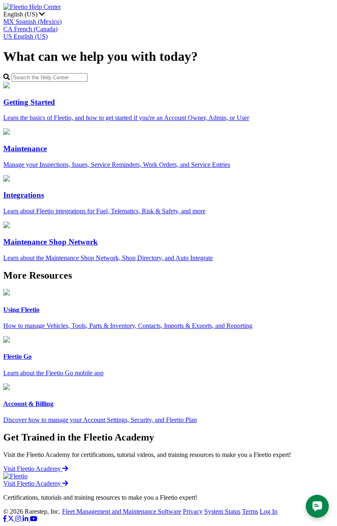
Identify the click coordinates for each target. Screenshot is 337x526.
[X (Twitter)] (11, 518)
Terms (250, 511)
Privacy (193, 511)
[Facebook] (5, 518)
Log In (268, 511)
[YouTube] (33, 518)
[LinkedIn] (26, 518)
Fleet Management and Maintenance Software (121, 511)
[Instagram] (19, 518)
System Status (222, 511)
